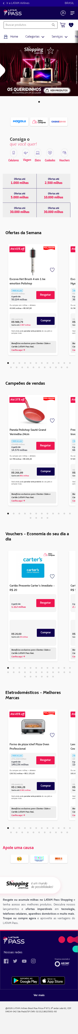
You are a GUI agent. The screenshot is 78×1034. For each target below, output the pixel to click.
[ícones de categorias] (13, 152)
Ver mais (39, 995)
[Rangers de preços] (20, 181)
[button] (39, 102)
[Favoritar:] (52, 270)
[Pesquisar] (53, 25)
